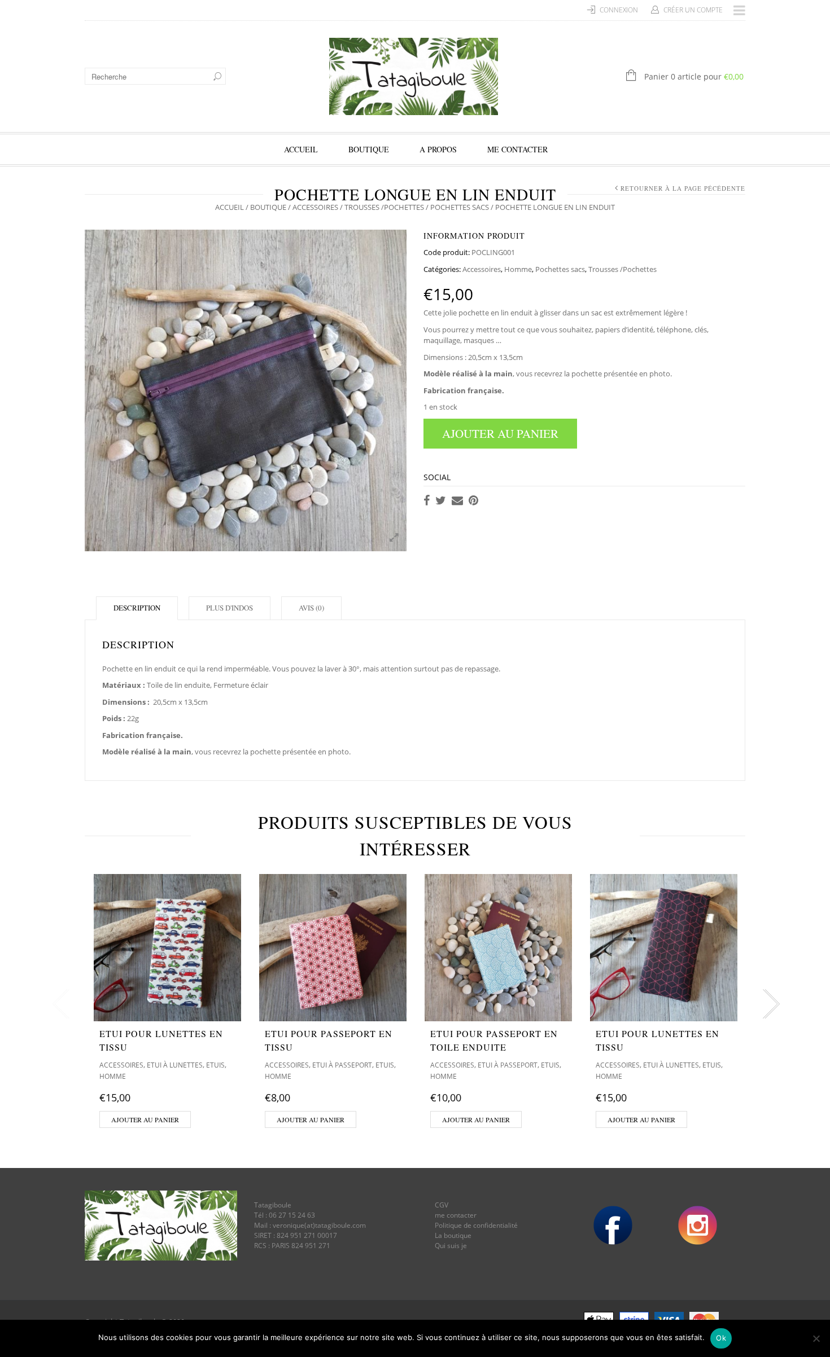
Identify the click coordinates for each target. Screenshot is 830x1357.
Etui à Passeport (342, 1065)
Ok (721, 1337)
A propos (438, 149)
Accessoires (315, 207)
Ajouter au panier (500, 433)
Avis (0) (311, 608)
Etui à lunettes (175, 1065)
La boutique (453, 1235)
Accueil (301, 149)
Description (136, 608)
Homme (518, 269)
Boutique (368, 149)
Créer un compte (693, 10)
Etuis (215, 1065)
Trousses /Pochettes (384, 207)
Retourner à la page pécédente (683, 188)
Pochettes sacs (459, 207)
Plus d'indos (229, 608)
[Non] (816, 1338)
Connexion (619, 10)
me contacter (456, 1215)
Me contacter (517, 149)
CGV (441, 1205)
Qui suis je (451, 1245)
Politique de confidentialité (476, 1225)
